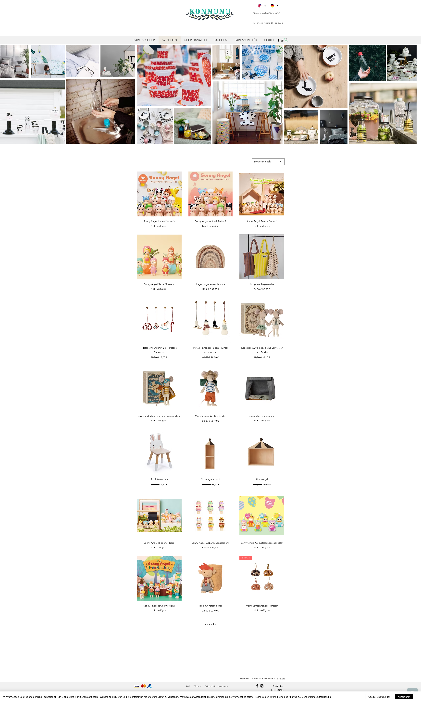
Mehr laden (210, 624)
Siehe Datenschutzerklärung (316, 696)
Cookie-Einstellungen (379, 696)
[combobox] (268, 161)
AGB (188, 686)
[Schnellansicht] (159, 194)
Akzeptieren (404, 696)
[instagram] (262, 686)
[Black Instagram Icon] (282, 40)
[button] (286, 40)
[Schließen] (417, 696)
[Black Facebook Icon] (278, 40)
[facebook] (257, 686)
